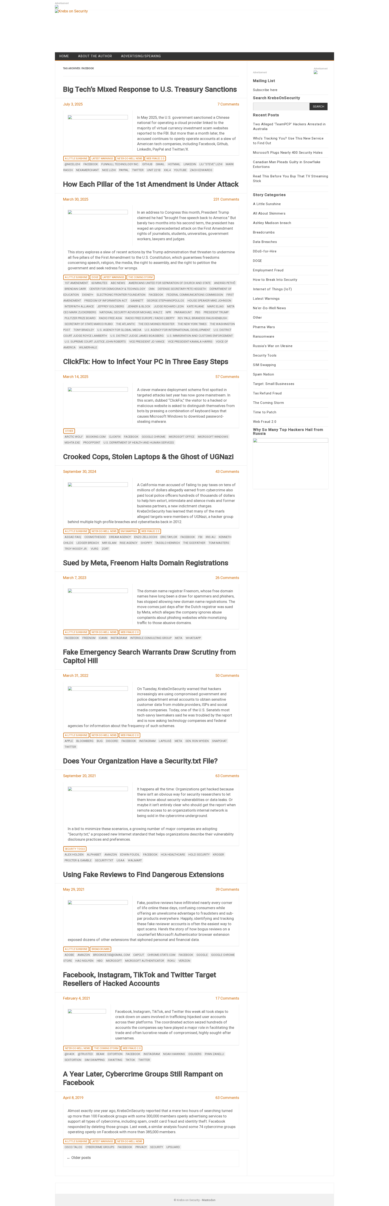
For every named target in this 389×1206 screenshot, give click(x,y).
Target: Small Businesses (273, 384)
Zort (105, 548)
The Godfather (194, 543)
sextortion (73, 1060)
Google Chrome (153, 436)
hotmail (174, 164)
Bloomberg (84, 741)
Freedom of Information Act (105, 300)
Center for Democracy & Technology (117, 289)
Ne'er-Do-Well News (129, 158)
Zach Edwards (201, 170)
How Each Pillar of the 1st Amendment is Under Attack (151, 184)
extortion (115, 1054)
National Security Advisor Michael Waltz (131, 312)
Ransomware (263, 336)
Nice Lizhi (109, 170)
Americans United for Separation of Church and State (170, 283)
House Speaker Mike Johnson (209, 300)
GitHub (147, 164)
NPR (168, 312)
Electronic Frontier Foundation (121, 294)
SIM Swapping (129, 531)
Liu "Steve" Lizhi (210, 164)
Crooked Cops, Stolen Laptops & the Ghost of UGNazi (148, 456)
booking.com (96, 436)
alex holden (74, 854)
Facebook (91, 164)
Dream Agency (120, 537)
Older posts (79, 1157)
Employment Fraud (268, 270)
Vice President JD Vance (147, 341)
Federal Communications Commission (195, 294)
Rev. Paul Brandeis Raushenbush (202, 318)
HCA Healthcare (173, 854)
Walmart (135, 860)
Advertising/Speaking (141, 56)
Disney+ (87, 294)
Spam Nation (263, 374)
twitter (138, 170)
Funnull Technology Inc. (120, 164)
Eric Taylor (169, 537)
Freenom (88, 638)
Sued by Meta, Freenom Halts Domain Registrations (145, 562)
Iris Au (210, 537)
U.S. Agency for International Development (177, 330)
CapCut (138, 955)
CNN (151, 289)
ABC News (118, 283)
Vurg (94, 548)
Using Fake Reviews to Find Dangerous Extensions (143, 874)
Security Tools (75, 848)
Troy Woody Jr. (76, 548)
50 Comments (227, 675)
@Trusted (85, 1054)
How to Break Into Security (275, 280)
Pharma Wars (264, 327)
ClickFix (115, 436)
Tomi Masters (219, 543)
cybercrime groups (100, 1147)
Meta (178, 638)
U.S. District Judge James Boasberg (137, 335)
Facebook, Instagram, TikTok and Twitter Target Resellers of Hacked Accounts (139, 979)
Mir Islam (109, 543)
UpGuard (173, 1147)
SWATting (115, 1060)
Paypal (124, 170)
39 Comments (227, 889)
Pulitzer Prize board (80, 318)
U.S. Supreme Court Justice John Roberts (95, 341)
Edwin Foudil (130, 854)
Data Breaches (265, 242)
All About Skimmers (269, 213)
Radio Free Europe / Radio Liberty (149, 318)
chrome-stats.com (161, 955)
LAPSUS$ (165, 741)
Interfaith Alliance (79, 306)
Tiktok (130, 1060)
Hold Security (199, 854)
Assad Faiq (73, 537)
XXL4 (167, 170)
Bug (100, 741)
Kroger (218, 854)
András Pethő (224, 283)
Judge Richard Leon (169, 306)
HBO (100, 960)
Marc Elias (215, 306)
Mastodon (208, 1200)
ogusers (194, 1054)
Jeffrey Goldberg (110, 306)
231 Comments (226, 199)
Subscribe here (265, 90)
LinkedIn (190, 164)
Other (69, 431)
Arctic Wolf (74, 436)
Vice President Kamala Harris (190, 341)
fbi (200, 537)
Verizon (184, 960)
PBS (197, 312)
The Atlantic (125, 324)
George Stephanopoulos (165, 300)
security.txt (104, 860)
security (156, 1147)
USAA (120, 860)
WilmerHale (88, 347)
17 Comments (227, 998)
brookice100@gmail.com (111, 955)
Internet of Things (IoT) (272, 289)
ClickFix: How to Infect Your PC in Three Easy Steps (145, 361)
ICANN (103, 638)
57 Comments (227, 376)
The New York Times (192, 324)
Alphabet (94, 854)
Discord (112, 741)
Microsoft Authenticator (144, 960)
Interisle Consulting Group (151, 638)
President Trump (216, 312)
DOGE (95, 277)
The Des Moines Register (156, 324)
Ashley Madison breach (272, 223)
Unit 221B (154, 170)
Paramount (183, 312)
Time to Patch (264, 412)
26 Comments (227, 577)
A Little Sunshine (76, 158)
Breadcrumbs (100, 949)
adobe (69, 955)
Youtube (180, 170)
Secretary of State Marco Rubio (89, 324)
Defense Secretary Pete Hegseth (182, 289)
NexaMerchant (87, 170)
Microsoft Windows (213, 436)
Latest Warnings (102, 158)
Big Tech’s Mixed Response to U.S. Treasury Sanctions (150, 89)
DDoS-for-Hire (264, 251)
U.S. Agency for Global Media (119, 330)
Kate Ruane (195, 306)
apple (69, 741)
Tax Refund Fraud (267, 393)
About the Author (95, 56)
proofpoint (91, 442)
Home (64, 56)
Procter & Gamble (78, 860)
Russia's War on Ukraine (272, 346)
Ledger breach (88, 543)
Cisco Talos (73, 1147)
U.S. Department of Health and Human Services (139, 442)
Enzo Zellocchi (145, 537)
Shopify (146, 543)
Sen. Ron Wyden (197, 741)
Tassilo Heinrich (167, 543)
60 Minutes (99, 283)
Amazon (110, 854)
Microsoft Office (181, 436)
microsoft (114, 960)
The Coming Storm (140, 277)
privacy (141, 1147)
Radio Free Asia (110, 318)
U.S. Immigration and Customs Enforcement (200, 335)
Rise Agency (128, 543)
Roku (171, 960)
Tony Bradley (84, 330)
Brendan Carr (75, 289)
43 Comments (227, 471)
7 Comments (228, 104)
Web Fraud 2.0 (155, 158)
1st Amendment (76, 283)
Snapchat (219, 741)
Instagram (119, 638)
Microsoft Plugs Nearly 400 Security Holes (288, 153)
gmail (160, 164)
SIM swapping (95, 1060)
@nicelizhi (72, 164)
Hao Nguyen (84, 960)
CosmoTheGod (95, 537)
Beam (100, 1054)
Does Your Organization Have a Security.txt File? (140, 761)
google (202, 955)
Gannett (137, 300)
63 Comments (227, 775)
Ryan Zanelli (214, 1054)
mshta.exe (72, 442)
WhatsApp (193, 638)
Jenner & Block (138, 306)
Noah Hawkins (174, 1054)
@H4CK (70, 1054)
